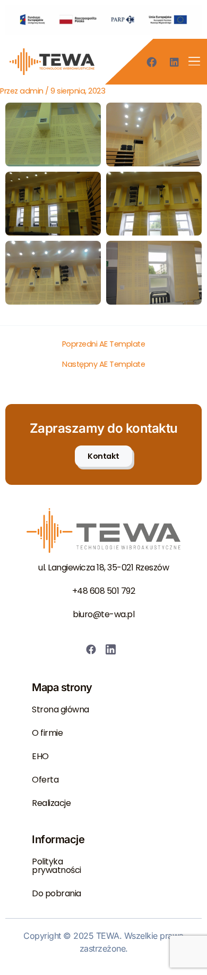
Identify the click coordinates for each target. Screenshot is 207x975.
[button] (194, 62)
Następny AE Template (103, 364)
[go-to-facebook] (154, 62)
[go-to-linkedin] (177, 62)
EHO (40, 756)
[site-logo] (52, 61)
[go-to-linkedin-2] (113, 649)
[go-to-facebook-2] (93, 649)
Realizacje (51, 803)
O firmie (47, 733)
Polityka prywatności (56, 865)
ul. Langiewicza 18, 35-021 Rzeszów (103, 567)
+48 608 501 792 (103, 591)
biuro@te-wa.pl (103, 614)
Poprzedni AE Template (103, 344)
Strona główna (60, 709)
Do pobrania (56, 893)
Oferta (45, 780)
